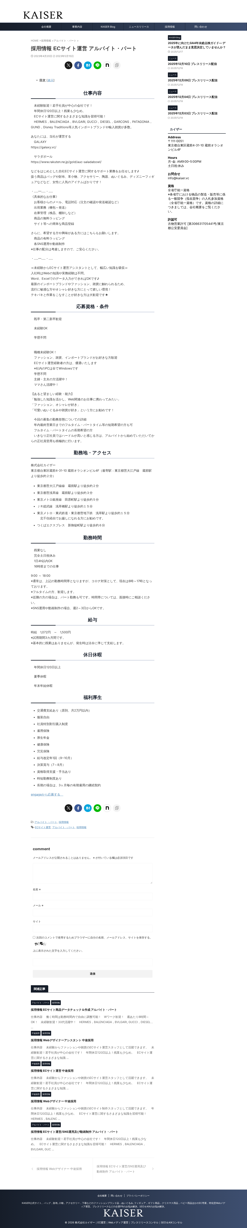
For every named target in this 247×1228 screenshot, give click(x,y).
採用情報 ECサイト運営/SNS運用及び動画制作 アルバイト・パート (74, 1132)
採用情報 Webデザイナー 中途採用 (53, 1101)
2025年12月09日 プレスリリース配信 (192, 80)
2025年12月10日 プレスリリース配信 (192, 64)
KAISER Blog (108, 26)
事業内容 (77, 26)
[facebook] (78, 65)
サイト (37, 921)
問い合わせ (201, 26)
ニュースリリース (139, 26)
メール (38, 905)
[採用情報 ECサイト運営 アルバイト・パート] (88, 65)
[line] (97, 65)
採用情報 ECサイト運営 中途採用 (52, 1071)
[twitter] (68, 65)
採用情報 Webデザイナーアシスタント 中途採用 (62, 1040)
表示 (50, 80)
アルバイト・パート (46, 822)
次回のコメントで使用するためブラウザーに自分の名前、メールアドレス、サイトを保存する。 (94, 937)
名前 (37, 889)
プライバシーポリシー (138, 1195)
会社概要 (46, 26)
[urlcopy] (117, 65)
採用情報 (170, 26)
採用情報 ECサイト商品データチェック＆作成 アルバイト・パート (74, 1009)
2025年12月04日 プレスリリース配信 (192, 97)
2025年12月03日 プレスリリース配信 (192, 113)
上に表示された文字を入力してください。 (58, 950)
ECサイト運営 (43, 827)
